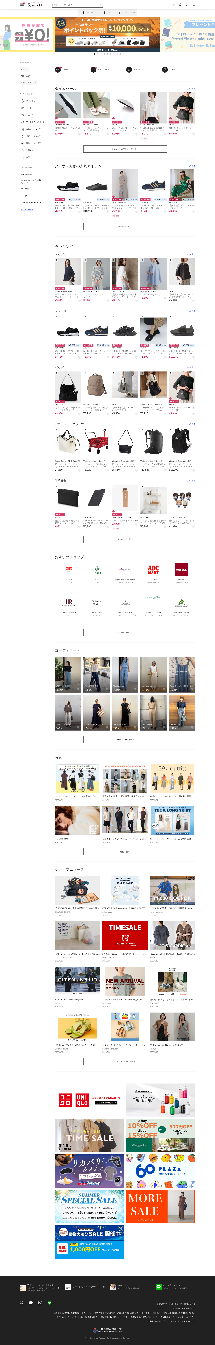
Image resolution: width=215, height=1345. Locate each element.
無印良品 (25, 188)
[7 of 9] (114, 54)
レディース (90, 13)
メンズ (109, 13)
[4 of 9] (104, 54)
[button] (34, 100)
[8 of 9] (117, 54)
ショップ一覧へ (27, 210)
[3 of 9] (101, 54)
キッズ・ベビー (128, 13)
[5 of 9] (107, 54)
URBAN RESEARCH (31, 202)
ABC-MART (26, 174)
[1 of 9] (94, 54)
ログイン (170, 5)
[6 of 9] (110, 54)
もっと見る (190, 89)
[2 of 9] (97, 54)
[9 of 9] (120, 54)
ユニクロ (25, 195)
